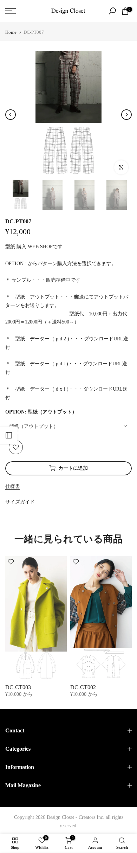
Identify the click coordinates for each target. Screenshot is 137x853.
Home (11, 32)
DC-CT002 (83, 687)
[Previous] (10, 114)
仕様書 (12, 486)
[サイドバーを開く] (9, 435)
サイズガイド (20, 502)
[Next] (126, 114)
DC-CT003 (18, 687)
